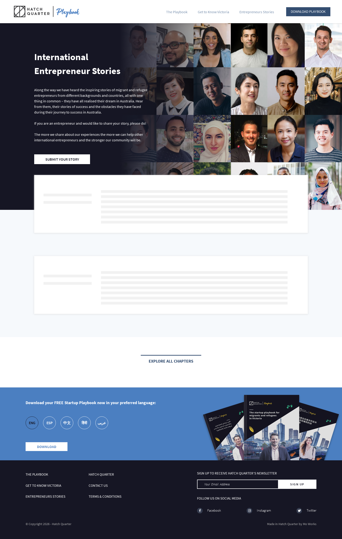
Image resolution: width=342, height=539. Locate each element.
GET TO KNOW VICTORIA (43, 485)
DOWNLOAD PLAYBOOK (308, 11)
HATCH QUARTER (101, 474)
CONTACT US (98, 485)
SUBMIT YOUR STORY (62, 159)
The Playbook (177, 12)
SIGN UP (297, 484)
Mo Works (309, 524)
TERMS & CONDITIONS (105, 496)
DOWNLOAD (46, 446)
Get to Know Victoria (213, 12)
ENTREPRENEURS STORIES (45, 496)
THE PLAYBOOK (37, 474)
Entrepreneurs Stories (256, 12)
